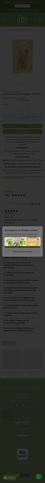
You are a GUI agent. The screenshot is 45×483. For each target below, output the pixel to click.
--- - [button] (22, 241)
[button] (38, 239)
